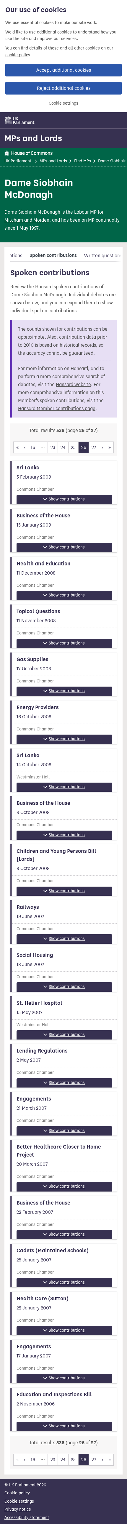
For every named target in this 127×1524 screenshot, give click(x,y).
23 (53, 447)
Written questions (103, 255)
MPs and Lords (33, 138)
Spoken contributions (53, 255)
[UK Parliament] (19, 120)
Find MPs (82, 161)
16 (33, 447)
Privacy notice (17, 1509)
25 (73, 447)
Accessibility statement (26, 1517)
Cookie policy (17, 1493)
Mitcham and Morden (26, 220)
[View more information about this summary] (63, 482)
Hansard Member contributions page (56, 408)
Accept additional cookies (63, 70)
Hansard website (73, 384)
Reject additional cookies (63, 88)
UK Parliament (17, 161)
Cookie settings (63, 103)
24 (63, 447)
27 (94, 447)
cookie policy (17, 54)
